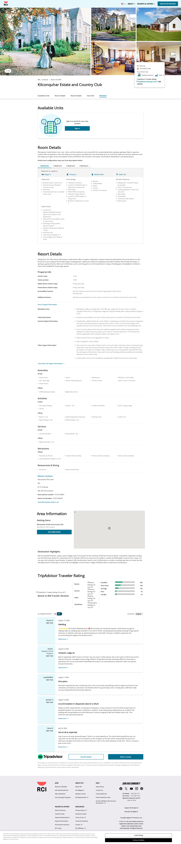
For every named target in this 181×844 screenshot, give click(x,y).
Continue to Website (138, 840)
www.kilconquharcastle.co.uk (48, 502)
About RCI (78, 787)
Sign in (77, 128)
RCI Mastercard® (81, 797)
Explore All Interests (61, 821)
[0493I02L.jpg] (159, 58)
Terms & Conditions (81, 821)
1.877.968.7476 (135, 796)
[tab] (43, 96)
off (59, 614)
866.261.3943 (131, 800)
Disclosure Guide (80, 814)
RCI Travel (58, 828)
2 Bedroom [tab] (57, 166)
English (138, 614)
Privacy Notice (80, 810)
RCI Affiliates (79, 828)
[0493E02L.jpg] (113, 24)
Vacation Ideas (59, 814)
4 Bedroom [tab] (83, 166)
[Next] (163, 75)
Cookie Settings (138, 835)
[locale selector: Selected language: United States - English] (122, 3)
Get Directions (54, 532)
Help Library (100, 787)
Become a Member (61, 787)
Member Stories (80, 794)
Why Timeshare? (60, 794)
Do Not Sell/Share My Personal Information (106, 802)
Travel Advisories (101, 794)
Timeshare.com (137, 818)
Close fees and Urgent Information (50, 364)
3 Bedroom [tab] (70, 166)
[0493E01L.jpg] (45, 42)
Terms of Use (79, 817)
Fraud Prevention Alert (103, 797)
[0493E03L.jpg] (159, 24)
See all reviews (86, 757)
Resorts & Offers (145, 4)
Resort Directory (60, 810)
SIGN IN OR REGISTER (168, 4)
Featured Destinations (62, 817)
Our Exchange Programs (63, 797)
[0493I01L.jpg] (113, 58)
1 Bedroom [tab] (44, 166)
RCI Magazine (79, 790)
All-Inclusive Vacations (62, 825)
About (130, 4)
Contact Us (99, 790)
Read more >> (63, 639)
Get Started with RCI (61, 790)
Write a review (125, 757)
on (55, 614)
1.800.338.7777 (135, 793)
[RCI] (6, 4)
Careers (78, 825)
